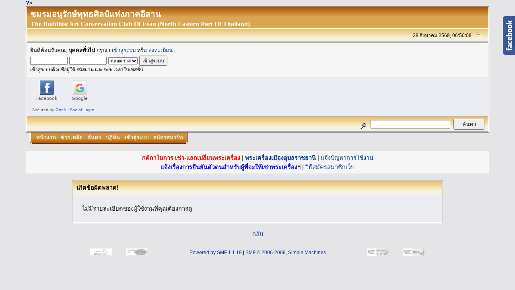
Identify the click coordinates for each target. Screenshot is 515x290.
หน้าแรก (46, 138)
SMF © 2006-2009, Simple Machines (285, 252)
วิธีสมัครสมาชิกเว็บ (329, 167)
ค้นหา (94, 138)
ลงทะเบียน (160, 50)
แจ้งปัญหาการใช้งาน (347, 158)
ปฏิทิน (113, 138)
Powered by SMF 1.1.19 (216, 252)
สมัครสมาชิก (168, 138)
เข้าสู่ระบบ (124, 50)
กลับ (257, 234)
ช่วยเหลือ (71, 138)
